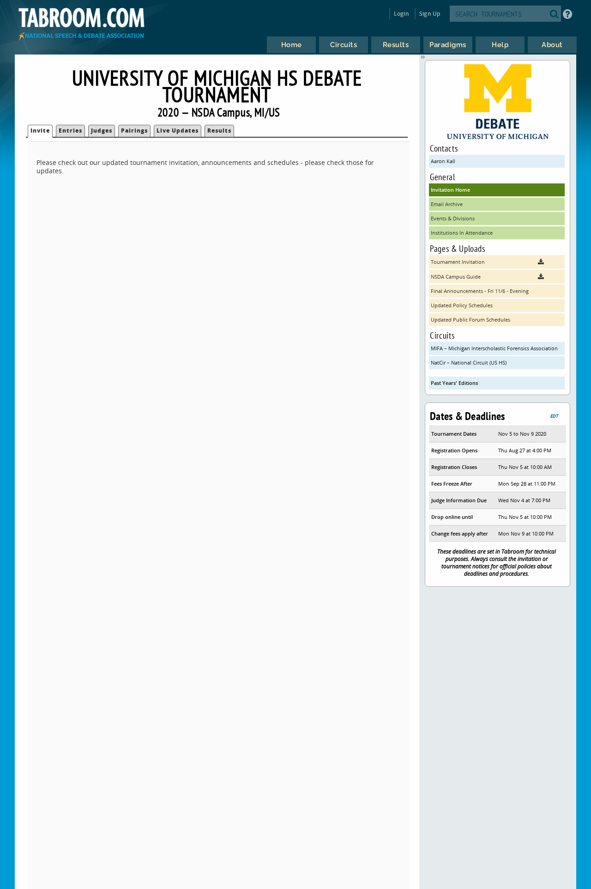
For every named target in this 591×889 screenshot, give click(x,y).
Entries (70, 130)
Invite (40, 130)
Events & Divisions (453, 218)
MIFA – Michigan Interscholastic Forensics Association (494, 348)
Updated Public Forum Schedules (470, 319)
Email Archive (447, 204)
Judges (101, 130)
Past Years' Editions (454, 382)
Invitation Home (450, 189)
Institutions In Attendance (462, 232)
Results (219, 130)
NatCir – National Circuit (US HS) (469, 362)
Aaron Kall (443, 161)
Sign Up (429, 14)
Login (401, 14)
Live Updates (178, 130)
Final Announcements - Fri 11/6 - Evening (480, 290)
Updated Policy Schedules (462, 305)
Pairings (134, 130)
